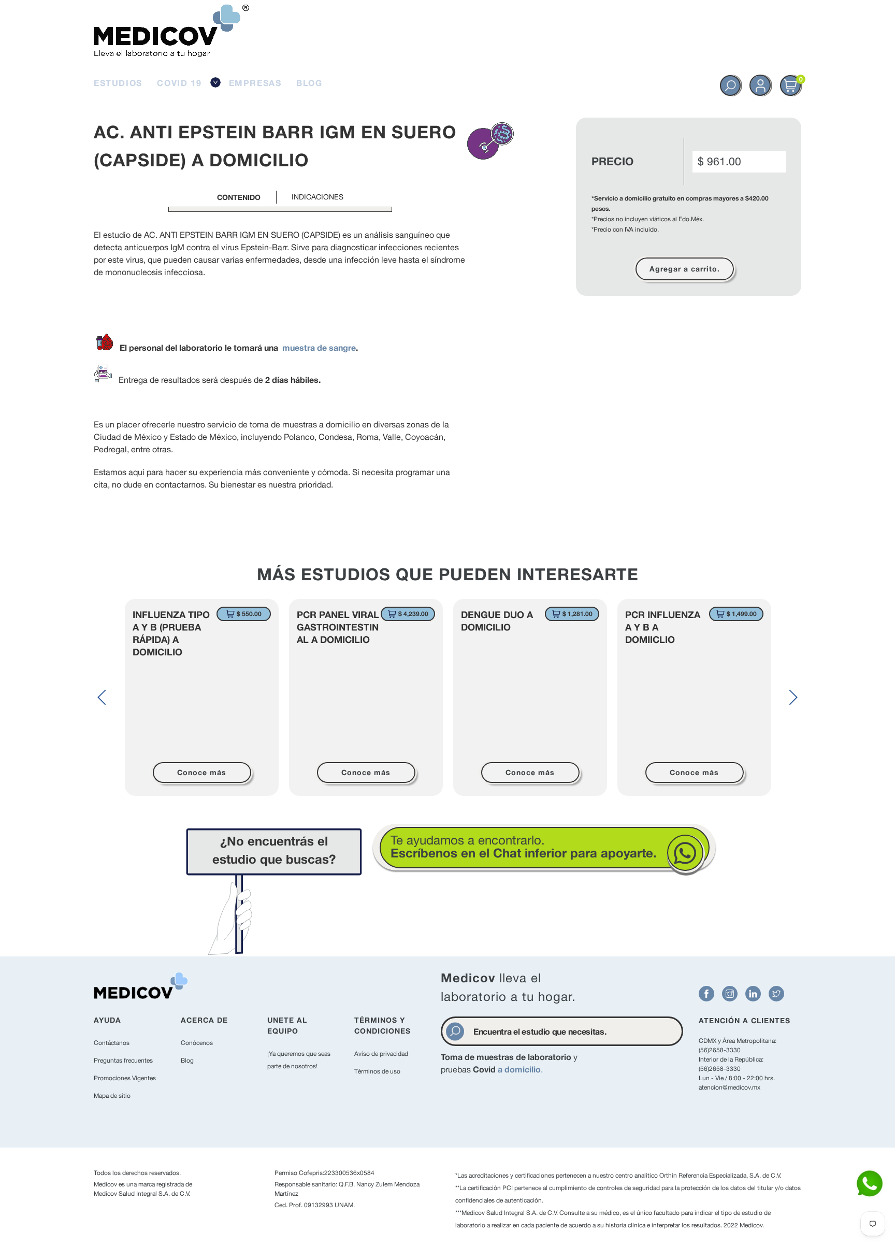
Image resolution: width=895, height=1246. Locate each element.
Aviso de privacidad (381, 1053)
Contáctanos (111, 1043)
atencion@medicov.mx (729, 1087)
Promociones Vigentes (125, 1078)
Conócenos (197, 1043)
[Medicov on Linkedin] (753, 993)
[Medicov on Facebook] (706, 993)
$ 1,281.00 (577, 614)
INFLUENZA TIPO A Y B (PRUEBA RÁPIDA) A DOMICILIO (171, 633)
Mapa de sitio (112, 1095)
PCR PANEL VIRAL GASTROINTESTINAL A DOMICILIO (338, 627)
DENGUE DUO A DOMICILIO (497, 621)
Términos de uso (377, 1071)
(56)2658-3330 (720, 1050)
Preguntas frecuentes (123, 1060)
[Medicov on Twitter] (776, 993)
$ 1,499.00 (742, 614)
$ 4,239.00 (413, 614)
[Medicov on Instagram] (730, 993)
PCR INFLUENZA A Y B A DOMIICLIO (662, 627)
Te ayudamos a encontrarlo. (524, 846)
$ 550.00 (249, 614)
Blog (187, 1060)
